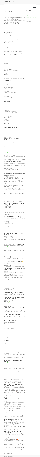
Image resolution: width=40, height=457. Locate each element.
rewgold (5, 152)
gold (8, 152)
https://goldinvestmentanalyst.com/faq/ (9, 21)
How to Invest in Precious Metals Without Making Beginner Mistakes (13, 7)
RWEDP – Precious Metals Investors (13, 1)
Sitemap (5, 4)
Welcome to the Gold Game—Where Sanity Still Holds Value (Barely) (13, 361)
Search (27, 6)
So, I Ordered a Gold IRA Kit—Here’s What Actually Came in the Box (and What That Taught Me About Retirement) (14, 245)
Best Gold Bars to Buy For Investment (10, 151)
